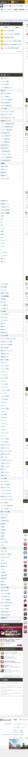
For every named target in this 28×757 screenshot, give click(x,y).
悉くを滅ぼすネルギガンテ (6, 460)
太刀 (2, 222)
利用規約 (15, 719)
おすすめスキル (4, 317)
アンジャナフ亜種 (5, 368)
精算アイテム (4, 539)
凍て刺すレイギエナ (5, 448)
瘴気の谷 (3, 581)
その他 (2, 545)
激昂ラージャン (4, 457)
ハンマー (3, 228)
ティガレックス (4, 387)
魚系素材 (3, 533)
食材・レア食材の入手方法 (6, 602)
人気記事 (6, 27)
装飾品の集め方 (4, 332)
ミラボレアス (4, 429)
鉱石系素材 (3, 530)
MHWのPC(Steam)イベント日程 (8, 117)
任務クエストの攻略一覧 (6, 93)
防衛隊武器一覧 (4, 200)
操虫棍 (2, 234)
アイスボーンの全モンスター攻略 (8, 338)
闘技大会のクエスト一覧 (6, 496)
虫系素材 (3, 527)
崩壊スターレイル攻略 (17, 730)
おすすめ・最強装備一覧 (6, 105)
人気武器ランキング (5, 207)
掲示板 (17, 27)
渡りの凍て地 (4, 563)
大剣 (2, 219)
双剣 (2, 225)
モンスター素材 (4, 542)
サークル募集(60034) (5, 142)
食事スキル (3, 323)
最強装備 (16, 9)
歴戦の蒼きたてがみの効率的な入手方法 (12, 44)
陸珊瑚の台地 (4, 578)
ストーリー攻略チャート (6, 96)
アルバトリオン (4, 362)
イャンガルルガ (4, 375)
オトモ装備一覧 (4, 305)
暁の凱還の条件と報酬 (8, 37)
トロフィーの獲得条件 (5, 599)
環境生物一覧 (4, 517)
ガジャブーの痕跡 (5, 608)
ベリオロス (3, 423)
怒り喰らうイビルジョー (6, 445)
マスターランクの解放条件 (6, 99)
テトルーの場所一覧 (5, 605)
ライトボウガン (4, 252)
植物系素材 (3, 523)
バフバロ (3, 411)
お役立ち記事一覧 (5, 590)
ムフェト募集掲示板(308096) (7, 126)
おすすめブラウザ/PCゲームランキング (12, 676)
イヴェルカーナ (4, 372)
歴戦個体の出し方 (5, 356)
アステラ (3, 569)
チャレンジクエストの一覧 (6, 499)
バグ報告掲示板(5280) (5, 151)
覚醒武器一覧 (4, 175)
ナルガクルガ (4, 402)
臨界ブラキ (3, 469)
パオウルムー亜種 (5, 408)
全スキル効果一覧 (5, 314)
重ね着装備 (3, 299)
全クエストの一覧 (5, 481)
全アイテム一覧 (4, 514)
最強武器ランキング (5, 203)
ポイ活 (8, 2)
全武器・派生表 (4, 166)
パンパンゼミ (4, 290)
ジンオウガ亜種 (4, 384)
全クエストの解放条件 (5, 484)
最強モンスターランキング (6, 350)
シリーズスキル (4, 320)
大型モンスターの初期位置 (6, 344)
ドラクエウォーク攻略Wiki (18, 732)
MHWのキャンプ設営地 (6, 554)
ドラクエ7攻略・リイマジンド (19, 727)
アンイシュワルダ (5, 365)
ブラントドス (4, 420)
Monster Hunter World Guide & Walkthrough (11, 620)
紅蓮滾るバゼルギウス (5, 454)
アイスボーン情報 (5, 84)
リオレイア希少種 (5, 438)
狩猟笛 (2, 231)
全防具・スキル (4, 169)
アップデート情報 (5, 81)
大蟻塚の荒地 (4, 575)
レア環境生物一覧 (5, 520)
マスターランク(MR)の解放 (7, 505)
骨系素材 (3, 536)
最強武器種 (21, 9)
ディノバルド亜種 (5, 396)
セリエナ (3, 560)
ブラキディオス (4, 417)
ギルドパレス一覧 (5, 178)
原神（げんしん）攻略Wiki (18, 734)
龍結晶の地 (3, 584)
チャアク (3, 243)
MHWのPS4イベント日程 (6, 114)
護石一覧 (3, 326)
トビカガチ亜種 (4, 399)
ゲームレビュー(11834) (6, 154)
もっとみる (19, 51)
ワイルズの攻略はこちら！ (6, 87)
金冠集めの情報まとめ (5, 611)
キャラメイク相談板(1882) (6, 157)
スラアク (3, 246)
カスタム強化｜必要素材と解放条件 (11, 48)
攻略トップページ (5, 78)
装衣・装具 (3, 302)
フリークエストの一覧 (5, 490)
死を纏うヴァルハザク (5, 463)
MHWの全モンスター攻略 (6, 341)
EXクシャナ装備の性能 (9, 30)
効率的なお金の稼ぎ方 (5, 614)
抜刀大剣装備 (4, 287)
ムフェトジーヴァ (5, 432)
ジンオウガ (3, 381)
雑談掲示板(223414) (5, 145)
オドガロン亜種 (4, 378)
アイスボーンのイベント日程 (7, 111)
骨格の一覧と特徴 (5, 347)
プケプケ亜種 (4, 414)
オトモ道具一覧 (4, 308)
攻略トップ (3, 9)
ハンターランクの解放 (5, 593)
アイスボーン (10, 9)
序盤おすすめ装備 (5, 293)
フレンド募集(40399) (5, 139)
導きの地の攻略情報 (5, 102)
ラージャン (3, 435)
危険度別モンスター (5, 353)
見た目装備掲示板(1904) (6, 160)
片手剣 (2, 216)
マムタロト (3, 426)
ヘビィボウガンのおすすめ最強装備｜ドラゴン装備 (13, 34)
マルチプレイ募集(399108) (6, 129)
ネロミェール (4, 405)
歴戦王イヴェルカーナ (5, 472)
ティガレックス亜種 (5, 390)
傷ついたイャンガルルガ (6, 451)
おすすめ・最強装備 (5, 210)
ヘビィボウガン (4, 255)
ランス (2, 237)
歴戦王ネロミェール (5, 475)
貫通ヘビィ (3, 261)
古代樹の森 (3, 572)
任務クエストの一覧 (5, 487)
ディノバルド (4, 393)
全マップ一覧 (4, 551)
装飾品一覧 (3, 329)
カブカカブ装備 (4, 284)
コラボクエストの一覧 (5, 493)
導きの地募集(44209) (5, 133)
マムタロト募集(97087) (6, 136)
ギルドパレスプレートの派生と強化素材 (12, 41)
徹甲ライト (3, 258)
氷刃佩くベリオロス (5, 466)
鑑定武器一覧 (4, 172)
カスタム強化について (5, 596)
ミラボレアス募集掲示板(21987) (8, 123)
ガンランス (3, 240)
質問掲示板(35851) (5, 148)
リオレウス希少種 (5, 442)
